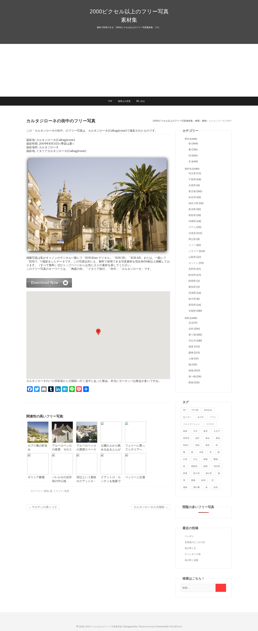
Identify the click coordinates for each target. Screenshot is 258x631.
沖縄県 (192, 221)
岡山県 (192, 239)
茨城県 (192, 292)
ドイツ (192, 245)
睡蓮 (216, 459)
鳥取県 (192, 215)
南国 (185, 431)
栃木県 (192, 298)
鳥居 (216, 487)
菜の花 (196, 473)
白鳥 (185, 459)
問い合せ (140, 101)
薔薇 (193, 480)
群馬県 (192, 304)
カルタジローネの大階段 (151, 507)
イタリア (58, 491)
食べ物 (192, 376)
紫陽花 (194, 466)
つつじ (213, 417)
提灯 (197, 438)
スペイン (193, 263)
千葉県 (192, 179)
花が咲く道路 (191, 560)
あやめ (200, 417)
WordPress (176, 626)
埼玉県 (192, 173)
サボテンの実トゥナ (42, 507)
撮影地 (188, 168)
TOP (110, 101)
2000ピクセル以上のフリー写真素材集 (129, 15)
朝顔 (197, 445)
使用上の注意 (124, 101)
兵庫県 (192, 185)
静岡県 (192, 280)
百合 (195, 459)
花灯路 (217, 466)
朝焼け (186, 445)
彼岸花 (186, 438)
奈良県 (192, 197)
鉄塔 (203, 480)
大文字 (217, 431)
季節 (187, 138)
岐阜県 (192, 275)
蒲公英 (209, 473)
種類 (187, 318)
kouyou (208, 410)
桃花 (208, 445)
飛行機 (196, 487)
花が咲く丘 (190, 548)
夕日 (195, 431)
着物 (205, 459)
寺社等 (192, 340)
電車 (185, 487)
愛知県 (192, 286)
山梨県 (192, 257)
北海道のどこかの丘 (195, 542)
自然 (190, 328)
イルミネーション (191, 424)
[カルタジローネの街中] (49, 280)
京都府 (192, 310)
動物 (190, 382)
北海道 (192, 233)
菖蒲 (185, 473)
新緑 (218, 438)
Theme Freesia (146, 626)
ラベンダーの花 (193, 554)
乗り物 (192, 334)
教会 (208, 438)
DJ (184, 410)
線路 (205, 466)
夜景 (205, 431)
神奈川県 (193, 203)
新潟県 (192, 209)
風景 (66, 491)
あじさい (187, 417)
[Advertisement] (129, 70)
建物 (46, 491)
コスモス (210, 424)
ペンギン (189, 536)
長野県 (192, 269)
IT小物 (195, 410)
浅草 (201, 452)
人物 (190, 358)
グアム (192, 227)
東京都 (192, 191)
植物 (190, 370)
